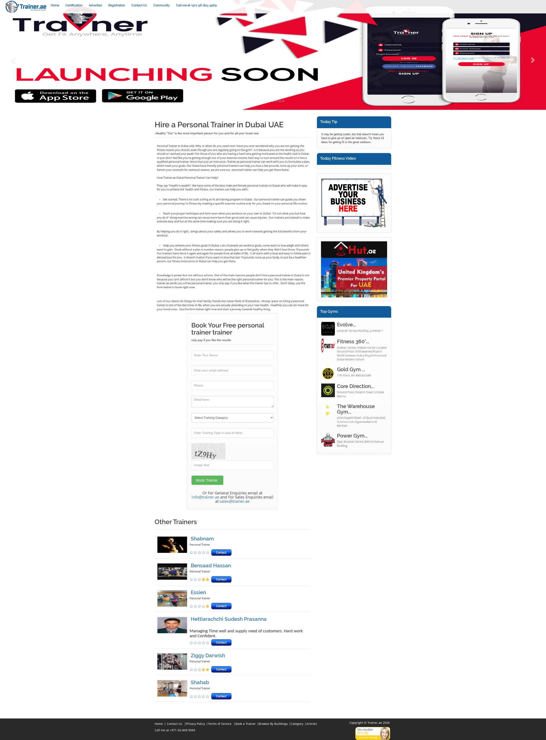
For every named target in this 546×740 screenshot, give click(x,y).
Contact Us (139, 5)
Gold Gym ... (351, 369)
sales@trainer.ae (235, 501)
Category (297, 724)
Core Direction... (355, 386)
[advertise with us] (354, 202)
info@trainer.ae (205, 497)
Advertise (95, 5)
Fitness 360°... (353, 341)
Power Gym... (352, 436)
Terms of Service (219, 724)
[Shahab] (173, 690)
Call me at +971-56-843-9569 (196, 5)
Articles (311, 724)
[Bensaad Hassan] (173, 573)
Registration (116, 5)
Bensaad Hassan (211, 565)
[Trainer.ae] (26, 6)
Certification (73, 5)
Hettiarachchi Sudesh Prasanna (229, 619)
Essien (198, 592)
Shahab (200, 682)
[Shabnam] (173, 546)
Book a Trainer (245, 724)
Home (55, 5)
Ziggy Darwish (208, 655)
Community (161, 5)
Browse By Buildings (273, 724)
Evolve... (346, 324)
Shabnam (202, 539)
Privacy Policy (195, 724)
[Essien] (173, 600)
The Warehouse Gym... (356, 409)
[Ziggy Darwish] (173, 663)
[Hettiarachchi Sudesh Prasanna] (173, 631)
